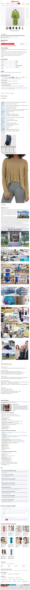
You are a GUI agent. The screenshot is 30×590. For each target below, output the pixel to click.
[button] (1, 1)
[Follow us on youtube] (27, 584)
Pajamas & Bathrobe (11, 5)
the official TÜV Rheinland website (23, 401)
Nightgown (16, 5)
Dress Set (10, 579)
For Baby (9, 565)
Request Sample (14, 45)
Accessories (23, 565)
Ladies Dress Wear (15, 579)
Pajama (22, 432)
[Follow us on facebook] (24, 584)
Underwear (18, 432)
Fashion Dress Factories (11, 577)
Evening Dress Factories (4, 579)
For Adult (2, 565)
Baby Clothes (11, 432)
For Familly (23, 566)
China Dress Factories (4, 577)
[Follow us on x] (25, 584)
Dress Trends (18, 581)
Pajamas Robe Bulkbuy (25, 581)
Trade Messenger (13, 584)
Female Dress (3, 581)
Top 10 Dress (14, 581)
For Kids (16, 565)
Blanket (2, 566)
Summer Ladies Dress (21, 579)
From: (4, 508)
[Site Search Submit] (19, 3)
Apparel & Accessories (5, 5)
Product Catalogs (12, 563)
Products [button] (8, 3)
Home (1, 5)
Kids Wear (15, 432)
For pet (9, 566)
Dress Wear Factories (18, 577)
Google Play (7, 584)
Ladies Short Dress (8, 581)
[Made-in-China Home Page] (15, 1)
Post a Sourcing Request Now (22, 519)
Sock (20, 432)
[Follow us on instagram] (26, 584)
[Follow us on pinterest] (28, 584)
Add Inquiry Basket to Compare (15, 30)
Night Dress (24, 432)
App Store (2, 584)
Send (6, 519)
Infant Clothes (8, 432)
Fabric (16, 566)
